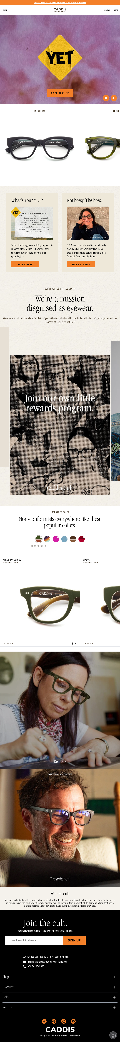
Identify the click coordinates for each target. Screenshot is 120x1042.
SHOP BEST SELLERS (60, 93)
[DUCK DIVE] (64, 539)
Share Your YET (25, 264)
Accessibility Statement (59, 1035)
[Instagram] (63, 1021)
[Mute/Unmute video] (114, 98)
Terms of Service (75, 1035)
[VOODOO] (47, 539)
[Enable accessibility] (113, 1035)
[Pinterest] (54, 1021)
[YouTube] (73, 1021)
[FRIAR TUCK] (73, 539)
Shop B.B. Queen (81, 264)
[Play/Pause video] (106, 98)
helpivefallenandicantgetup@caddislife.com (48, 961)
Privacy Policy (45, 1035)
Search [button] (107, 10)
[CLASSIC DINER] (81, 539)
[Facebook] (44, 1021)
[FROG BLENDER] (38, 539)
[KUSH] (56, 539)
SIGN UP (74, 940)
